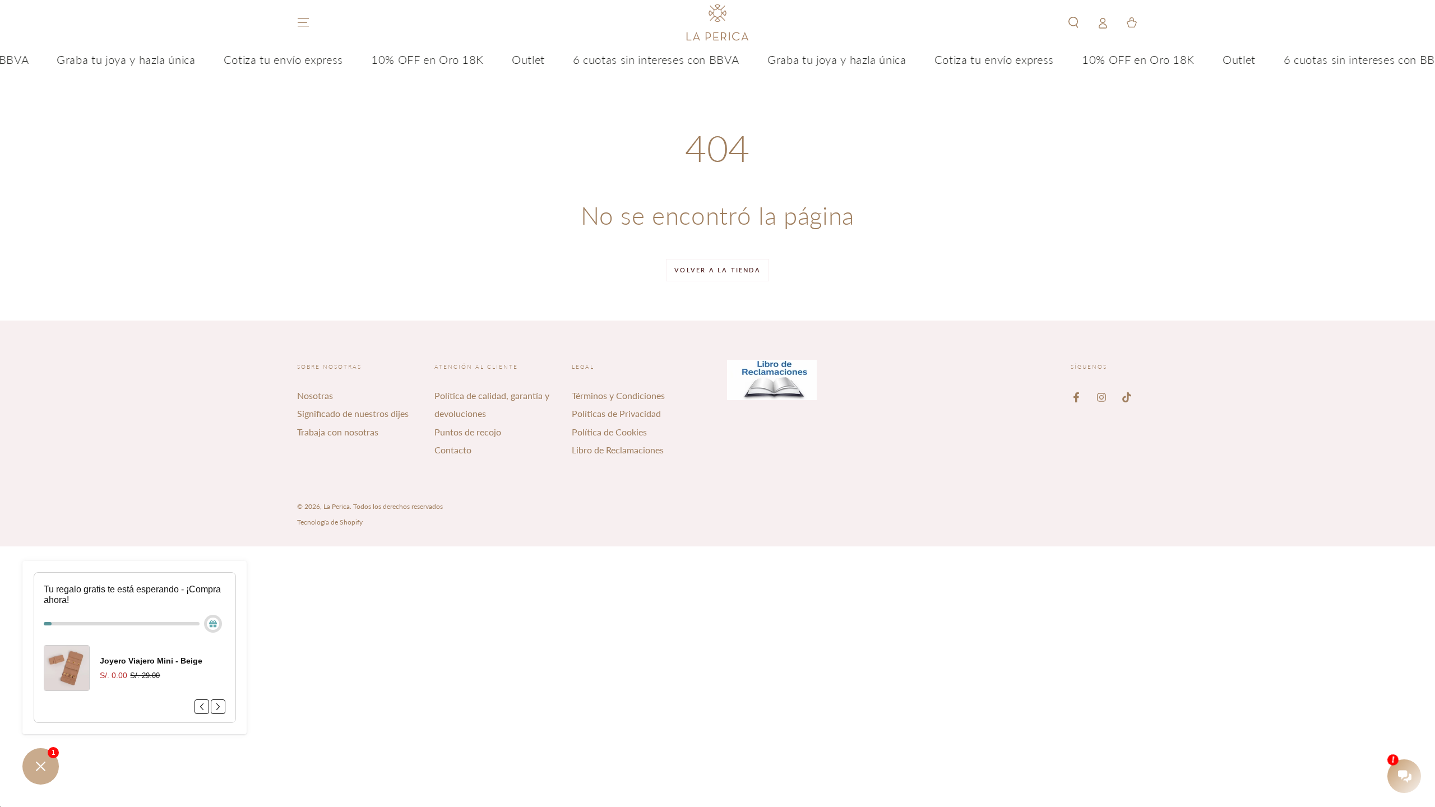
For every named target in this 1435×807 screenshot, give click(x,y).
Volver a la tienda (717, 269)
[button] (1073, 22)
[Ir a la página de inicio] (717, 22)
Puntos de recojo (467, 431)
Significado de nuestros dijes (353, 413)
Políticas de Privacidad (616, 413)
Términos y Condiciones (618, 395)
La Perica (336, 506)
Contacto (452, 449)
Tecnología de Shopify (330, 522)
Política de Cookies (609, 431)
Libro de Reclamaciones (618, 449)
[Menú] (303, 22)
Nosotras (315, 395)
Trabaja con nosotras (337, 431)
